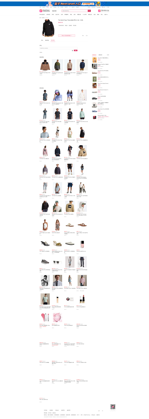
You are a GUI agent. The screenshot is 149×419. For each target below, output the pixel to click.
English (104, 7)
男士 (102, 14)
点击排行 (43, 7)
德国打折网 (68, 414)
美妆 (71, 14)
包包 (95, 14)
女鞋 (74, 14)
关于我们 (45, 410)
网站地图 (45, 412)
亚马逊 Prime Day (87, 414)
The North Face (61, 25)
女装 (62, 14)
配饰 (98, 14)
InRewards (93, 414)
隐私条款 (54, 412)
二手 (69, 7)
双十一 (78, 414)
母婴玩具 (79, 14)
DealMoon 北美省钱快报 (45, 10)
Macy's (66, 25)
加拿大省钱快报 (50, 414)
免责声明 (62, 410)
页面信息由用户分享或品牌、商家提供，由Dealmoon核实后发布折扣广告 (55, 416)
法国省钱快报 (62, 414)
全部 (108, 54)
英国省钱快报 (56, 414)
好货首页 (43, 14)
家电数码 (66, 14)
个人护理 (84, 14)
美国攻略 (55, 7)
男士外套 (74, 25)
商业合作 (57, 410)
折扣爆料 (62, 7)
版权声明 (68, 410)
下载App (99, 7)
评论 (75, 50)
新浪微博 (99, 411)
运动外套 (70, 25)
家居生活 (90, 14)
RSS (102, 411)
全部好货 (48, 14)
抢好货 (48, 7)
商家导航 (66, 7)
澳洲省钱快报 (73, 414)
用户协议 (49, 412)
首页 (40, 7)
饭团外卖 (73, 7)
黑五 (81, 414)
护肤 (53, 14)
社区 (58, 7)
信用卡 (51, 7)
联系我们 (94, 7)
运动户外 (57, 14)
